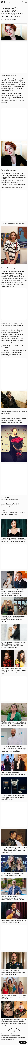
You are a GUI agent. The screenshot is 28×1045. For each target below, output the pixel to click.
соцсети (15, 506)
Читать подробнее (9, 1039)
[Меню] (26, 2)
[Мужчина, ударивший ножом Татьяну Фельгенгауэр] (14, 399)
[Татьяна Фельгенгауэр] (14, 153)
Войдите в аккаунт (7, 513)
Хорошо (23, 1042)
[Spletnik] (5, 2)
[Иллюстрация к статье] (14, 32)
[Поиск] (22, 2)
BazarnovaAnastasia (12, 504)
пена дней (8, 506)
